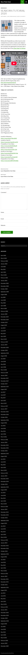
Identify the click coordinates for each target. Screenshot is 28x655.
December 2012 (5, 545)
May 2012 (3, 565)
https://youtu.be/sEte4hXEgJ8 (9, 145)
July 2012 (3, 559)
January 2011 (4, 609)
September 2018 (5, 353)
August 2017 (4, 389)
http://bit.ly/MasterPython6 (8, 82)
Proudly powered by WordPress (7, 653)
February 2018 (4, 372)
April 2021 (3, 272)
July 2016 (3, 425)
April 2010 (3, 635)
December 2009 (5, 646)
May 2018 (3, 364)
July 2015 (3, 459)
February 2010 (4, 640)
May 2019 (3, 333)
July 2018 (3, 358)
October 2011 (4, 584)
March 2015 (4, 470)
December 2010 (5, 612)
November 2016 (5, 414)
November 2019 (5, 319)
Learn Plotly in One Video (7, 175)
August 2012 (4, 556)
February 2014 (4, 506)
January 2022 (4, 263)
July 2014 (3, 492)
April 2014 (3, 501)
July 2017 (3, 392)
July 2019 (3, 328)
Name (2, 212)
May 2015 (3, 464)
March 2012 (4, 570)
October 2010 (4, 618)
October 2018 (4, 350)
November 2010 (5, 615)
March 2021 (4, 275)
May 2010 (3, 632)
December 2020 (5, 283)
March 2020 (4, 308)
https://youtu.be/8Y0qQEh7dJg (9, 153)
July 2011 (3, 593)
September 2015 (5, 453)
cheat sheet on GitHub (19, 48)
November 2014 (5, 481)
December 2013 (5, 512)
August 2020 (4, 294)
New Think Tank (6, 2)
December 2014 (5, 478)
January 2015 (4, 476)
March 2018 (4, 369)
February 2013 (4, 540)
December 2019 (5, 316)
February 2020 (4, 311)
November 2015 (5, 448)
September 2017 (5, 386)
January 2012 (4, 576)
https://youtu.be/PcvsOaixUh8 (9, 157)
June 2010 (3, 629)
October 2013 (4, 517)
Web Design (4, 8)
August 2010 (4, 623)
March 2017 (4, 403)
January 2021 (4, 280)
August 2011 (4, 590)
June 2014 (3, 495)
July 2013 (3, 526)
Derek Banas (13, 16)
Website (3, 225)
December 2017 (5, 378)
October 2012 (4, 551)
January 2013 (4, 542)
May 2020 (3, 303)
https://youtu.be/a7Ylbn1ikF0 (9, 138)
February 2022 (4, 261)
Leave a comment (21, 16)
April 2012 (3, 568)
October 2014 (4, 484)
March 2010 (4, 637)
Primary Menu (26, 2)
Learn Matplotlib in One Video (8, 170)
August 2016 (4, 422)
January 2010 (4, 643)
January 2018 (4, 375)
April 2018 (3, 367)
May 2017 (3, 397)
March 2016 (4, 436)
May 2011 (3, 598)
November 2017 (5, 381)
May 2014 (3, 498)
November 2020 (5, 286)
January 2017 (4, 409)
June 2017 (3, 395)
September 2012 (5, 554)
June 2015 (3, 462)
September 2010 (5, 621)
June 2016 (3, 428)
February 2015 (4, 473)
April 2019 (3, 336)
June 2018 (3, 361)
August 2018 (4, 356)
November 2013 (5, 515)
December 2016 (5, 411)
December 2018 (5, 347)
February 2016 (4, 439)
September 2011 (5, 587)
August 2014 (4, 489)
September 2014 (5, 487)
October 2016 (4, 417)
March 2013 (4, 537)
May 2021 (3, 269)
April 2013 (3, 534)
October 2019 (4, 322)
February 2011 (4, 607)
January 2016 (4, 442)
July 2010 (3, 626)
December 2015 (5, 445)
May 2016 (3, 431)
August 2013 (4, 523)
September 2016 (5, 420)
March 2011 (4, 604)
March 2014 (4, 503)
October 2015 (4, 450)
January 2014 (4, 509)
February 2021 (4, 277)
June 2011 (3, 595)
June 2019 (3, 330)
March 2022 (4, 258)
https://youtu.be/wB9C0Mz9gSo (9, 160)
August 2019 (4, 325)
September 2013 (5, 520)
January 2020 (4, 314)
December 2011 (5, 579)
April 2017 (3, 400)
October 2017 (4, 383)
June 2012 (3, 562)
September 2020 (5, 291)
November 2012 (5, 548)
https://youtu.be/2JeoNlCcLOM (9, 142)
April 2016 (3, 434)
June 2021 (3, 266)
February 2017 (4, 406)
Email (2, 218)
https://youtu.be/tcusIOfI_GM (9, 149)
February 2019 (4, 342)
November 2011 (5, 582)
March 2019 (4, 339)
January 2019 (4, 344)
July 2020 (3, 297)
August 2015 (4, 456)
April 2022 (3, 255)
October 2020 (4, 289)
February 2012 (4, 573)
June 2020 (3, 300)
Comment (4, 192)
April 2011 (3, 601)
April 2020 (3, 305)
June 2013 (3, 529)
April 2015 (3, 467)
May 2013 (3, 531)
